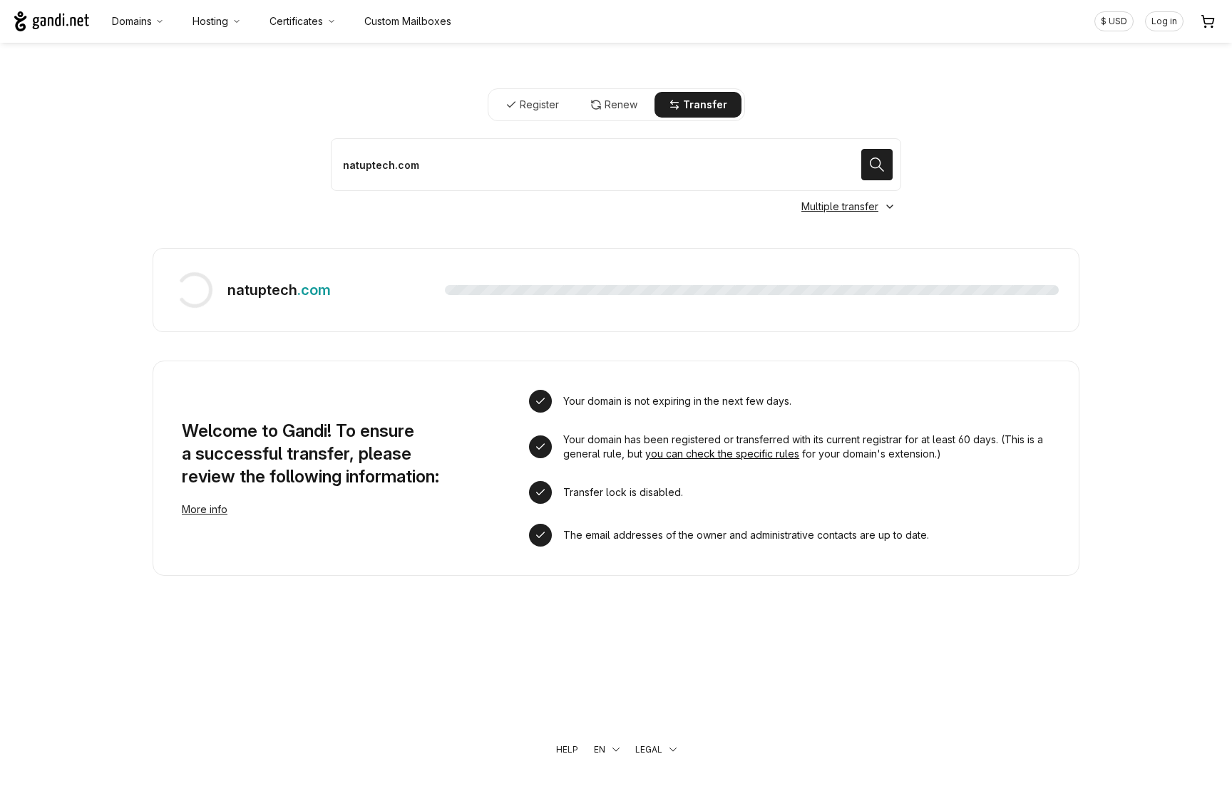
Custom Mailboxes (407, 21)
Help (567, 749)
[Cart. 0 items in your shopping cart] (1208, 21)
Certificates (296, 21)
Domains (132, 21)
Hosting (210, 21)
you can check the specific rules (722, 454)
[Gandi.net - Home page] (51, 21)
